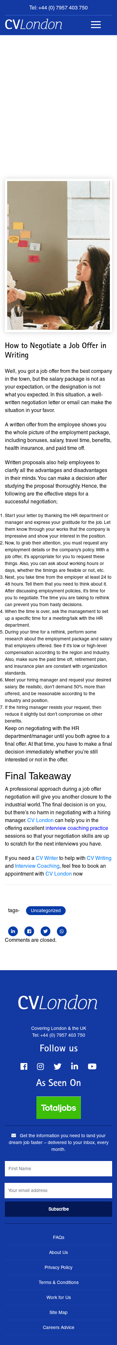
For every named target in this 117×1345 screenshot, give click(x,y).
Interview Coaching (37, 866)
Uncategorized (46, 910)
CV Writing (99, 858)
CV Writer (47, 858)
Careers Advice (58, 1327)
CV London (40, 820)
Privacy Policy (58, 1267)
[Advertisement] (58, 97)
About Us (58, 1252)
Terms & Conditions (59, 1282)
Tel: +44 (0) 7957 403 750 (58, 8)
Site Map (58, 1312)
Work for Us (58, 1297)
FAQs (58, 1237)
